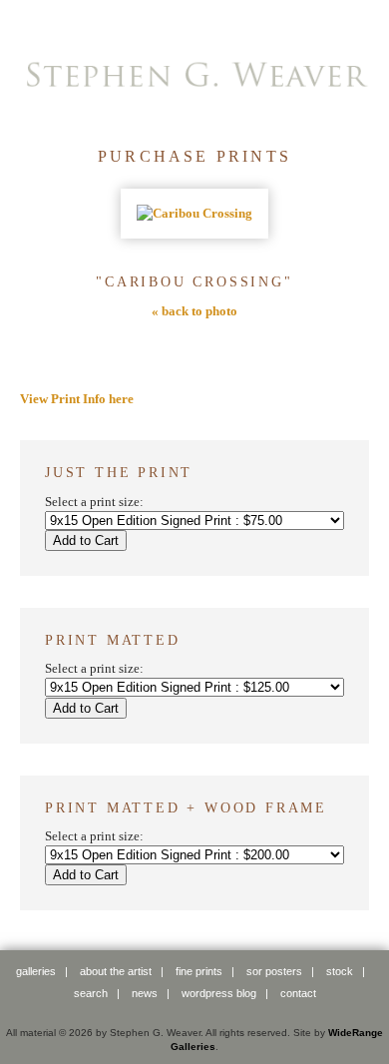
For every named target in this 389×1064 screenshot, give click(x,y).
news (145, 993)
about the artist (116, 971)
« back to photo (194, 310)
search (91, 993)
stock (339, 971)
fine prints (199, 971)
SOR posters (274, 971)
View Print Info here (77, 398)
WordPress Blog (219, 993)
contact (298, 993)
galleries (36, 971)
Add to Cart (86, 540)
